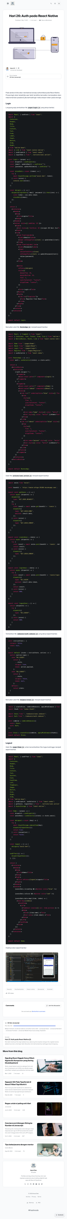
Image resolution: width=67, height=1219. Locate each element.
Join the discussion (54, 1006)
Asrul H (12, 68)
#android (49, 989)
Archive (28, 1197)
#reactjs (9, 989)
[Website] (39, 1184)
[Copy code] (59, 113)
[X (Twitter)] (16, 68)
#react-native (31, 989)
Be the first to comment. (38, 1011)
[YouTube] (36, 1184)
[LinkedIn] (18, 68)
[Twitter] (25, 1184)
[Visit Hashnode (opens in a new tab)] (33, 1210)
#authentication (19, 989)
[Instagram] (28, 1184)
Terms (39, 1197)
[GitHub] (31, 1184)
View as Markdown (46, 20)
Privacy (34, 1197)
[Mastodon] (42, 1184)
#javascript (41, 989)
